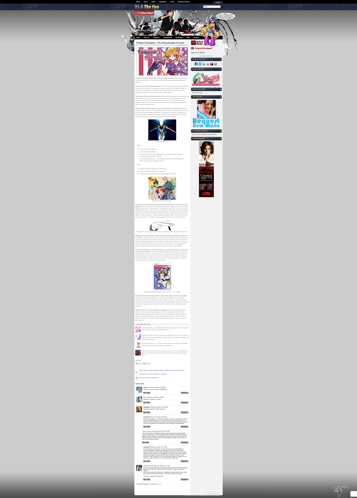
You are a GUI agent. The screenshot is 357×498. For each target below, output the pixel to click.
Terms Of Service (209, 495)
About (146, 2)
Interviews (179, 37)
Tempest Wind (146, 431)
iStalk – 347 (154, 343)
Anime (161, 370)
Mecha (158, 374)
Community (162, 2)
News (188, 37)
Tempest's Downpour (151, 377)
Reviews (196, 37)
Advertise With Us (201, 495)
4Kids (140, 370)
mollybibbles (147, 465)
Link (144, 392)
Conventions (167, 37)
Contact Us (190, 495)
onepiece (164, 374)
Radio (153, 2)
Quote (148, 392)
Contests (156, 37)
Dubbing (166, 370)
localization (143, 374)
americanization (154, 370)
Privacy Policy (217, 495)
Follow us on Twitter (198, 52)
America (145, 370)
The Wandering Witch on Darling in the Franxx (166, 351)
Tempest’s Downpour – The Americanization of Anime (160, 43)
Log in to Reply (184, 392)
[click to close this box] (220, 59)
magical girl (152, 374)
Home (138, 2)
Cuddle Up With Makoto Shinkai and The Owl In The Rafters (170, 335)
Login (218, 2)
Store (172, 2)
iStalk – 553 (152, 327)
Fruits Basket (174, 370)
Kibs (144, 397)
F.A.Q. (195, 495)
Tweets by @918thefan (206, 56)
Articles (146, 37)
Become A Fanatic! (184, 2)
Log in (159, 484)
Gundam (181, 370)
